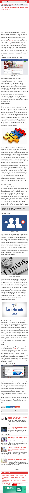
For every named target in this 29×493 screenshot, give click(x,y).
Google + (18, 407)
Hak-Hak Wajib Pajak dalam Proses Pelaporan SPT (14, 475)
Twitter (7, 407)
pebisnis (14, 348)
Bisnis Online (10, 4)
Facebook (10, 40)
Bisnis (5, 4)
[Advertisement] (14, 21)
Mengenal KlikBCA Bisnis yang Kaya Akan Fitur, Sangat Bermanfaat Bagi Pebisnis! (17, 449)
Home (2, 4)
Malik (26, 410)
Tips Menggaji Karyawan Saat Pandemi (17, 459)
